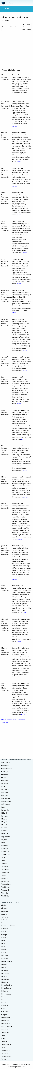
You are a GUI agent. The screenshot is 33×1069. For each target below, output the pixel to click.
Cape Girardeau (6, 769)
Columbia (4, 780)
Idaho (3, 944)
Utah (3, 1038)
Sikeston (4, 863)
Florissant (4, 792)
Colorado (4, 920)
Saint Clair (4, 849)
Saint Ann (4, 846)
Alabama (4, 908)
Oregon (4, 1015)
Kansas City (5, 810)
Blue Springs (5, 763)
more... (14, 95)
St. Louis (4, 875)
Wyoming (4, 1059)
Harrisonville (5, 798)
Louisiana (4, 958)
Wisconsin (4, 1053)
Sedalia (3, 857)
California (4, 917)
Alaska (3, 905)
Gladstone (4, 795)
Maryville (4, 822)
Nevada (4, 831)
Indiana (4, 949)
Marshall (4, 819)
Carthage (4, 772)
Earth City (4, 783)
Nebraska (4, 991)
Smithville (4, 866)
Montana (4, 982)
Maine (3, 967)
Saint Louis (5, 851)
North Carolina (6, 985)
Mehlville (4, 825)
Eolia (3, 786)
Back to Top (20, 1067)
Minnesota (5, 973)
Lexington (4, 816)
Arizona (4, 914)
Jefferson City (6, 804)
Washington (5, 887)
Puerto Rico (5, 1021)
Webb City (4, 893)
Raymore (4, 840)
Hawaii (3, 938)
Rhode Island (5, 1024)
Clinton (3, 777)
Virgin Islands (6, 1044)
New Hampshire (6, 994)
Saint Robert (5, 854)
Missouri (4, 976)
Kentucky (4, 955)
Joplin (3, 807)
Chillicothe (5, 774)
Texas (3, 1035)
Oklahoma (4, 1012)
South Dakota (6, 1029)
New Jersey (5, 997)
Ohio (3, 1009)
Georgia (4, 935)
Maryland (4, 964)
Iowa (3, 941)
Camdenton (5, 766)
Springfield (5, 869)
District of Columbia (8, 926)
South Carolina (6, 1026)
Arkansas (4, 911)
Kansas (3, 952)
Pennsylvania (5, 1018)
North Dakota (6, 988)
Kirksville (4, 813)
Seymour (4, 860)
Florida (3, 932)
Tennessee (5, 1032)
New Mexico (5, 1000)
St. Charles (5, 872)
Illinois (3, 947)
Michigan (4, 970)
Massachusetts (6, 961)
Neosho (4, 828)
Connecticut (5, 923)
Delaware (4, 929)
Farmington (5, 789)
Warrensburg (6, 884)
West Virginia (6, 1056)
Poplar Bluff (5, 837)
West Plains (5, 896)
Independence (6, 801)
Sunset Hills (5, 881)
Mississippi (5, 979)
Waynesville (5, 890)
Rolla (3, 843)
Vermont (4, 1047)
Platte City (4, 834)
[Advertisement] (16, 49)
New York (4, 1006)
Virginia (4, 1041)
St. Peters (4, 878)
